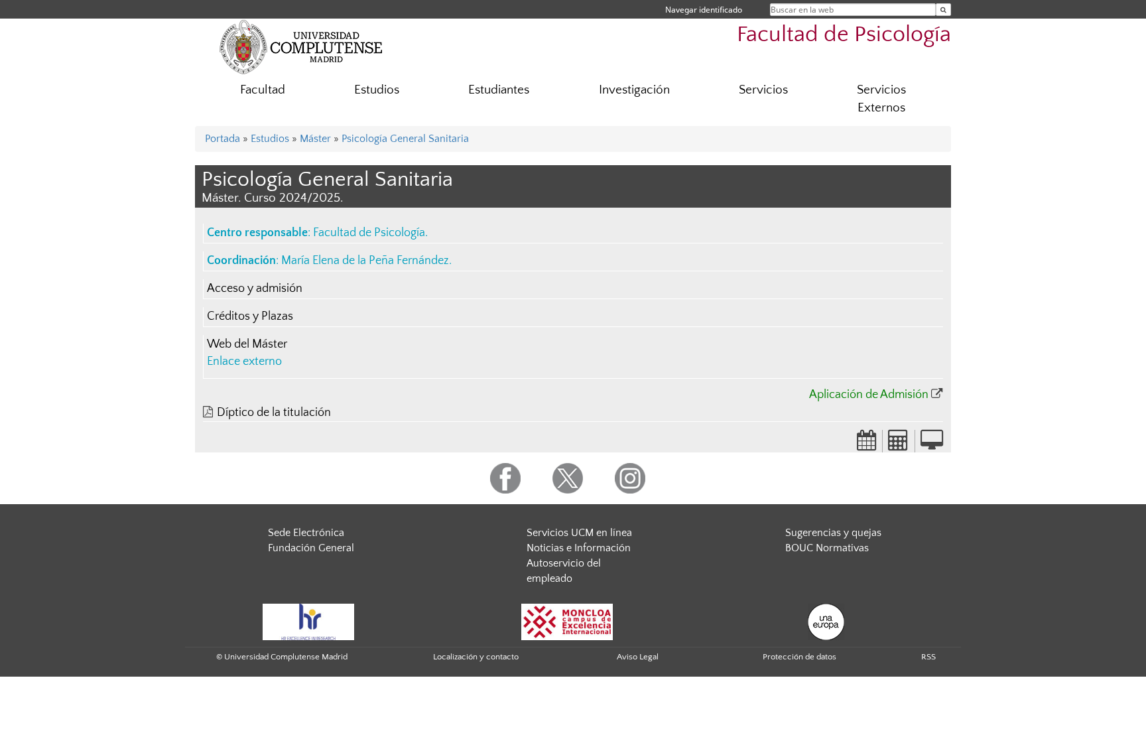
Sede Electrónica (306, 533)
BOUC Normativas (827, 548)
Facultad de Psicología (844, 35)
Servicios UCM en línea (579, 533)
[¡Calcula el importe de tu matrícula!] (898, 444)
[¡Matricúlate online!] (932, 444)
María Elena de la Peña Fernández (365, 260)
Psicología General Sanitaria (405, 139)
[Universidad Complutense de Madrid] (301, 46)
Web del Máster (247, 344)
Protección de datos (799, 656)
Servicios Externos (881, 99)
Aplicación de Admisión (868, 394)
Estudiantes (498, 90)
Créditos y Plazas (250, 316)
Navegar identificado (703, 9)
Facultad (262, 90)
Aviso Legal (638, 656)
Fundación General (311, 548)
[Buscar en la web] (943, 9)
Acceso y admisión (254, 288)
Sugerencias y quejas (833, 533)
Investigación (634, 90)
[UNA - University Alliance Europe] (826, 621)
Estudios (376, 90)
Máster (315, 139)
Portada (222, 139)
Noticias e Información (579, 548)
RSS (928, 656)
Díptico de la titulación (274, 412)
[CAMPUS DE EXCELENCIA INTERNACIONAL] (567, 621)
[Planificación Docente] (867, 444)
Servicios (763, 90)
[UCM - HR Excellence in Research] (308, 621)
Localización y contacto (476, 656)
